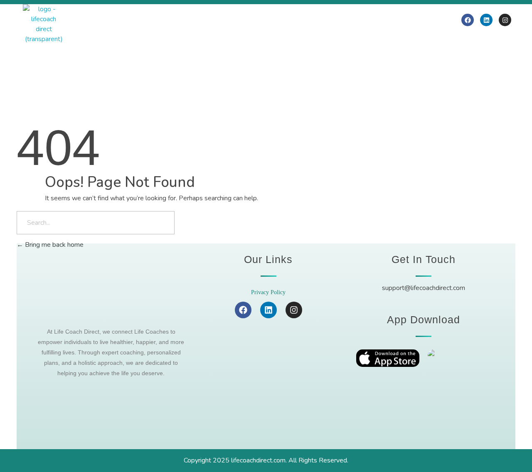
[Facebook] (467, 20)
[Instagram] (505, 20)
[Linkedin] (486, 20)
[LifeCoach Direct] (43, 24)
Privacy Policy (268, 292)
